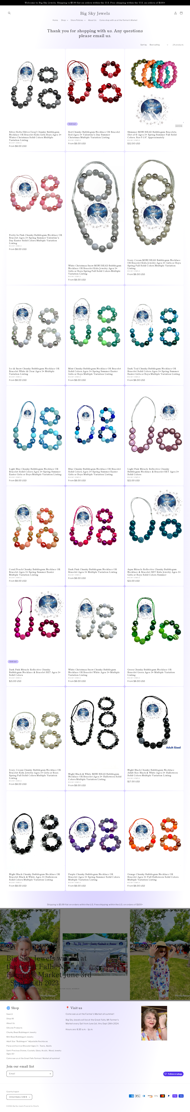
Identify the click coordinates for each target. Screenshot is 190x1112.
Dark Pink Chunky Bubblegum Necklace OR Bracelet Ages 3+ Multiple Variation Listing (92, 570)
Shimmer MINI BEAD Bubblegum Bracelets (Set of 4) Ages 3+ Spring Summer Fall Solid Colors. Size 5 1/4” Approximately (152, 135)
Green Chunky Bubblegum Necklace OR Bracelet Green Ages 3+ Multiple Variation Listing (151, 672)
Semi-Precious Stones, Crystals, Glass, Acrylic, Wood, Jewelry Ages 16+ (33, 1052)
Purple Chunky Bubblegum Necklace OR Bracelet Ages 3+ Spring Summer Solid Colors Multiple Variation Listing (94, 877)
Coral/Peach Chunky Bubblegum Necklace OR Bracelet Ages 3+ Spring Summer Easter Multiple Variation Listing (34, 572)
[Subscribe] (50, 1074)
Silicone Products (14, 1028)
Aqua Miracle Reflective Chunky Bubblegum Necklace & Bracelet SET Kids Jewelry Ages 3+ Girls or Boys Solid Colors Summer (154, 572)
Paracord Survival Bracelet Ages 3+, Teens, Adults (29, 1046)
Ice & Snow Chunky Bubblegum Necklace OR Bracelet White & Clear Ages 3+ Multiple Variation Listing (34, 371)
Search (9, 1014)
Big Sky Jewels (18, 1106)
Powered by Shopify (31, 1106)
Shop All (10, 1018)
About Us (10, 1023)
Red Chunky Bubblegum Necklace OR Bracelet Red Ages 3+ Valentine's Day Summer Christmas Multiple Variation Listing (94, 135)
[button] (9, 13)
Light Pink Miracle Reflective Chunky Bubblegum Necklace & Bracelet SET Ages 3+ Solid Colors (153, 472)
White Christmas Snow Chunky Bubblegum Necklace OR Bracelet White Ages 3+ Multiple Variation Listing (94, 672)
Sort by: (143, 45)
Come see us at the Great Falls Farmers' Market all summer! (33, 1058)
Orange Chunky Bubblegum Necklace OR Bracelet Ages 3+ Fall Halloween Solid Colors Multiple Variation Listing (152, 877)
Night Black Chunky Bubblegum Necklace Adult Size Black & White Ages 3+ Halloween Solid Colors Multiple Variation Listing (152, 773)
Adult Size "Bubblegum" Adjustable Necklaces (27, 1041)
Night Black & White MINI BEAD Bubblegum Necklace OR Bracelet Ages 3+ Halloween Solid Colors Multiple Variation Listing (94, 777)
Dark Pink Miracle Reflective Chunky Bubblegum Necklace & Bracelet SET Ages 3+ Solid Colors (35, 672)
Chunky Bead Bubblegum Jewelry (21, 1032)
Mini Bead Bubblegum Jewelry (19, 1037)
